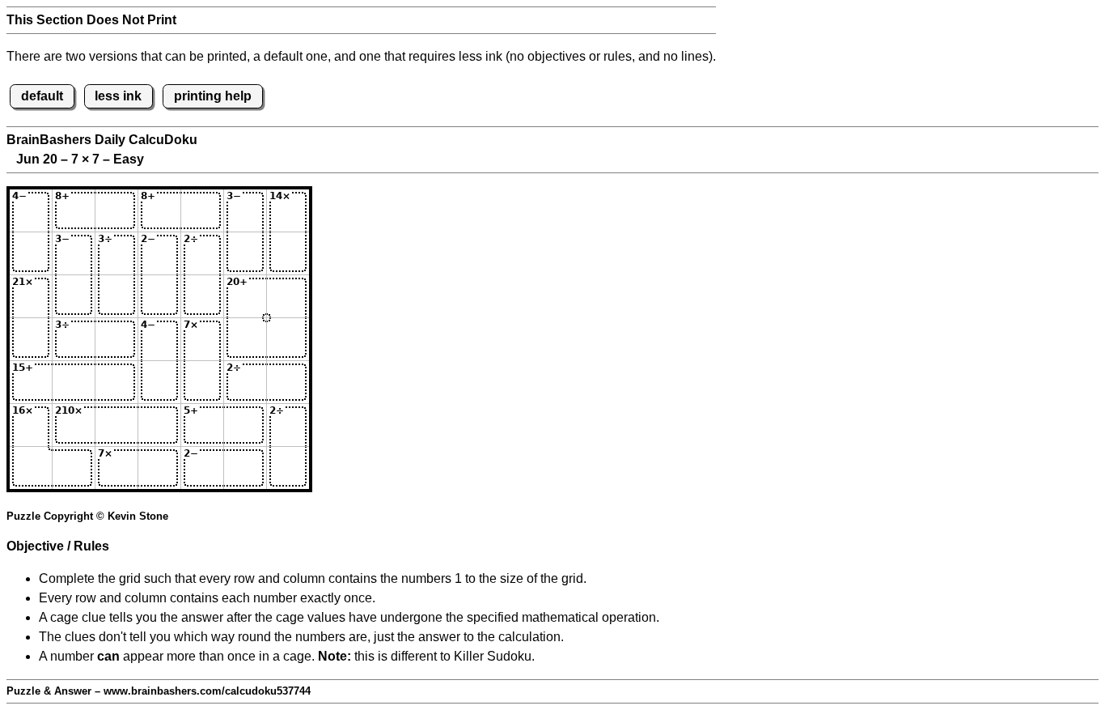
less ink (118, 96)
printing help (213, 96)
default (42, 96)
